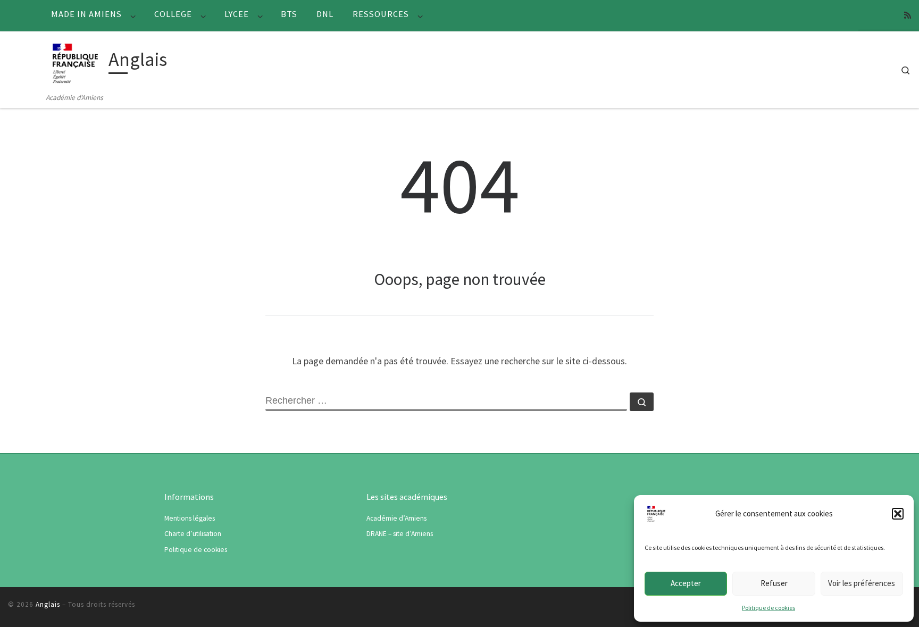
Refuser (774, 583)
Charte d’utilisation (192, 533)
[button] (897, 513)
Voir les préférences (861, 583)
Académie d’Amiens (396, 518)
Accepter (686, 583)
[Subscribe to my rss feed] (907, 15)
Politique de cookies (768, 608)
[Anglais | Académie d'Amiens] (75, 61)
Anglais (48, 604)
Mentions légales (189, 518)
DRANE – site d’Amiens (399, 533)
